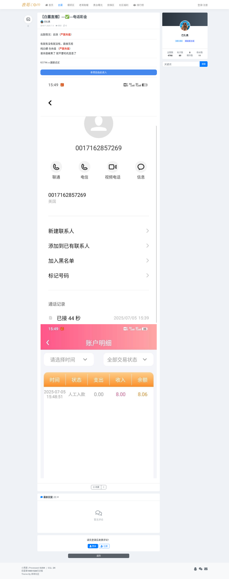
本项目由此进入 (98, 72)
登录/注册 (203, 5)
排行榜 (140, 5)
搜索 (204, 64)
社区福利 (123, 5)
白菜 (60, 5)
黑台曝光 (98, 5)
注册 (105, 546)
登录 (94, 546)
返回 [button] (99, 555)
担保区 (110, 5)
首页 (50, 5)
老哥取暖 (84, 5)
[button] (58, 497)
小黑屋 (24, 567)
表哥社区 (35, 573)
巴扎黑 (47, 21)
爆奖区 (70, 5)
